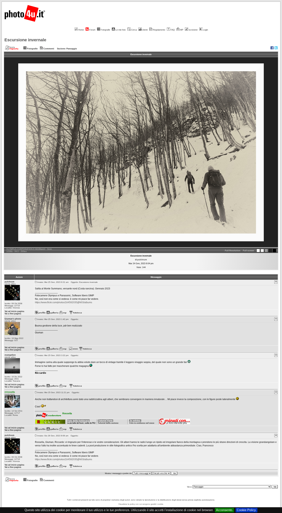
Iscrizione (193, 30)
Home (81, 30)
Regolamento (159, 30)
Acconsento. (224, 510)
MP (181, 30)
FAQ (173, 30)
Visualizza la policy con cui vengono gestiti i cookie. (141, 504)
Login (205, 30)
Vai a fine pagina (13, 313)
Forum (92, 30)
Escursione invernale (25, 39)
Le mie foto (120, 30)
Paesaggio (71, 48)
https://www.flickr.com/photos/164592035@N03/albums (63, 302)
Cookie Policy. (246, 510)
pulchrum (142, 259)
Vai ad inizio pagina (14, 311)
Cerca (134, 30)
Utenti (145, 30)
